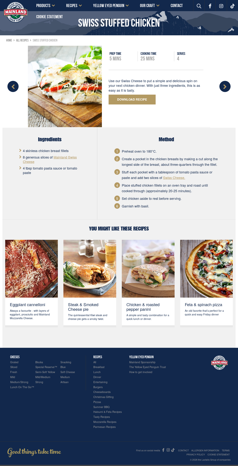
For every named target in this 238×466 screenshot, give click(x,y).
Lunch (97, 372)
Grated (14, 362)
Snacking (65, 362)
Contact (177, 5)
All (94, 362)
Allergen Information (205, 450)
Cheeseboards (102, 392)
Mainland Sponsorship (142, 362)
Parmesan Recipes (104, 426)
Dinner (97, 377)
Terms (226, 450)
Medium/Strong (19, 382)
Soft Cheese (67, 372)
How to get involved (140, 372)
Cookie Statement (49, 16)
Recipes (71, 5)
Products (43, 5)
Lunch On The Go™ (22, 387)
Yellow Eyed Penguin (108, 5)
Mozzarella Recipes (104, 421)
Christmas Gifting (103, 397)
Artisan (64, 382)
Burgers (98, 387)
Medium (65, 377)
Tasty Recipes (101, 416)
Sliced (13, 367)
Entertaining (100, 382)
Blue (63, 367)
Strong (39, 382)
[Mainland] (15, 12)
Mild (12, 377)
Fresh (13, 372)
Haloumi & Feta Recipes (107, 411)
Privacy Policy (195, 454)
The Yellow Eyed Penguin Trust (147, 367)
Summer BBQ (101, 407)
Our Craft (147, 5)
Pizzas (97, 402)
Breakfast (98, 367)
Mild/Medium (42, 377)
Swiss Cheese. (174, 177)
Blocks (39, 362)
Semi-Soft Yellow (45, 372)
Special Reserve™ (46, 367)
